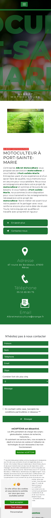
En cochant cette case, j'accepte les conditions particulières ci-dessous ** (22, 410)
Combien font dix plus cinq (15, 376)
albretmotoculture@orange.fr (25, 316)
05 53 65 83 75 (25, 292)
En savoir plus (18, 223)
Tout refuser (16, 507)
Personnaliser (16, 512)
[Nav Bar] (24, 4)
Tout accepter (16, 502)
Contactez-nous (19, 231)
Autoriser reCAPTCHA (25, 452)
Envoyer (28, 419)
